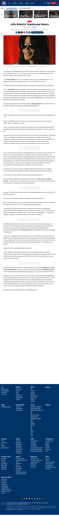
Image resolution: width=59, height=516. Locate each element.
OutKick (47, 405)
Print (27, 32)
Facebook (16, 32)
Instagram (22, 499)
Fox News (4, 3)
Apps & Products (6, 477)
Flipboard (24, 32)
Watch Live (34, 456)
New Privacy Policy (16, 502)
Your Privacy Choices (27, 502)
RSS (35, 499)
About (47, 456)
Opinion (27, 3)
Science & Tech (5, 456)
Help (42, 502)
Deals (32, 439)
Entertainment (20, 405)
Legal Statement (19, 509)
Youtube (24, 499)
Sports (33, 405)
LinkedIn (29, 499)
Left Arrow (2, 14)
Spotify (40, 499)
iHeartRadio (42, 499)
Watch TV (54, 3)
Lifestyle (3, 439)
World (21, 3)
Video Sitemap (26, 504)
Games (18, 456)
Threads (22, 32)
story (29, 21)
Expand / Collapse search (44, 3)
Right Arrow (56, 14)
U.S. (9, 3)
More (32, 3)
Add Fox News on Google (38, 32)
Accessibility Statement (11, 504)
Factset (42, 507)
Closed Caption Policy (36, 502)
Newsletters (37, 499)
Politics (15, 3)
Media (3, 405)
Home (2, 8)
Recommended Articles (25, 8)
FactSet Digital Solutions (11, 509)
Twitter (19, 32)
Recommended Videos (11, 8)
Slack (32, 499)
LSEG (39, 509)
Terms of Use (8, 502)
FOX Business (49, 439)
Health (18, 439)
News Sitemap (19, 504)
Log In (48, 3)
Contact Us (46, 502)
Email (29, 32)
